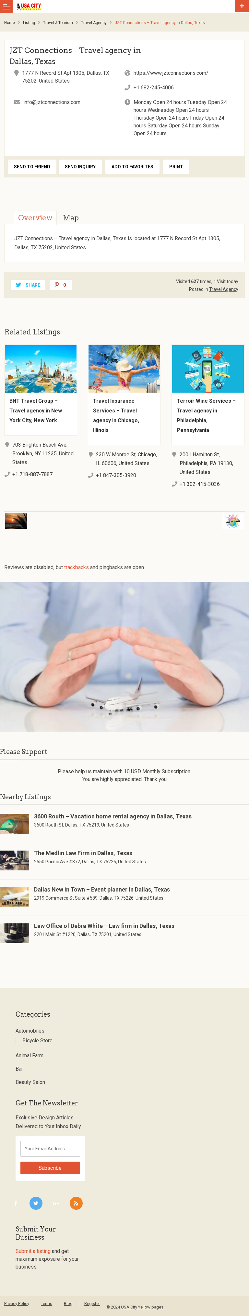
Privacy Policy (16, 1303)
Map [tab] (71, 218)
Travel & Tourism (58, 22)
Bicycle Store (37, 1040)
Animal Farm (29, 1055)
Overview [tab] (35, 218)
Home (9, 22)
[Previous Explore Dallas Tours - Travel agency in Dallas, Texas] (58, 517)
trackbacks (76, 567)
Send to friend (32, 166)
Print (176, 166)
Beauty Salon (30, 1082)
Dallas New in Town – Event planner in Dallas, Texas (102, 889)
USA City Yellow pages (142, 1307)
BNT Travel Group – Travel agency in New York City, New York (35, 410)
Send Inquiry (80, 166)
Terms (46, 1303)
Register (92, 1303)
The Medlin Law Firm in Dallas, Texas (83, 853)
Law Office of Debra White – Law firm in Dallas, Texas (104, 925)
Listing (29, 22)
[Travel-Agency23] (124, 657)
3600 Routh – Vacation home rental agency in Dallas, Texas (113, 816)
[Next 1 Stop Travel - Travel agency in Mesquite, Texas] (190, 517)
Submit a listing (33, 1251)
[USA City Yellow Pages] (124, 6)
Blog (68, 1303)
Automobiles (30, 1031)
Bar (19, 1069)
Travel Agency (94, 22)
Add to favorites (132, 166)
